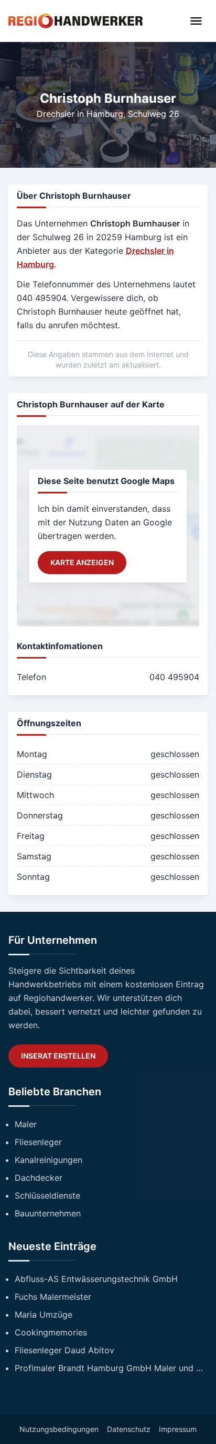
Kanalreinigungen (48, 1160)
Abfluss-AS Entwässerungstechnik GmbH (96, 1279)
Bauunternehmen (48, 1213)
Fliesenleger (38, 1142)
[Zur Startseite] (75, 20)
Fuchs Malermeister (53, 1296)
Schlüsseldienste (47, 1195)
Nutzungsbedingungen (59, 1429)
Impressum (178, 1429)
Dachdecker (38, 1177)
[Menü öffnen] (196, 21)
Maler (26, 1124)
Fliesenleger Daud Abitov (64, 1350)
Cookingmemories (51, 1332)
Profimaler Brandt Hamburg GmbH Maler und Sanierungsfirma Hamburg (111, 1368)
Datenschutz (128, 1429)
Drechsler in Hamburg (80, 114)
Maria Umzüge (43, 1314)
